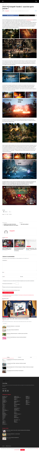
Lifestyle (3, 401)
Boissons (3, 402)
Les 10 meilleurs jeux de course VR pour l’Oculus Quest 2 (15, 370)
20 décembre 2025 (5, 250)
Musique (15, 415)
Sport (3, 412)
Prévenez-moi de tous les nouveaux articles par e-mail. (11, 290)
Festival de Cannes (16, 404)
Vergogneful (12, 230)
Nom (3, 272)
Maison (3, 409)
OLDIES (10, 214)
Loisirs (15, 396)
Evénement (4, 397)
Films (15, 405)
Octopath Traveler (30, 19)
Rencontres (27, 404)
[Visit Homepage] (19, 1)
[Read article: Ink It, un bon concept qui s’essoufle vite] (4, 330)
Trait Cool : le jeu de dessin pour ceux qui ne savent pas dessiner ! (16, 337)
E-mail (3, 276)
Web (26, 401)
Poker (15, 416)
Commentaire (4, 260)
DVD (14, 403)
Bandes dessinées (16, 397)
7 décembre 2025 (17, 251)
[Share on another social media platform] (36, 15)
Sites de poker (16, 417)
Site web (21, 276)
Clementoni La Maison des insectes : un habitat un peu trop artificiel (17, 333)
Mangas (15, 399)
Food (3, 405)
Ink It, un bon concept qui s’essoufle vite (13, 329)
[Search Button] (36, 1)
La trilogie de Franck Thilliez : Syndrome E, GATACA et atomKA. (16, 363)
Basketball (3, 413)
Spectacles (27, 398)
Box (2, 403)
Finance (3, 404)
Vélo (3, 419)
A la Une (6, 4)
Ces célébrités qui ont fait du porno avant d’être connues (15, 359)
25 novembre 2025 (29, 250)
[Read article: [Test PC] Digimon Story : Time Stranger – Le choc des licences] (31, 243)
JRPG (7, 214)
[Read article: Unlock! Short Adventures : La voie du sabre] (4, 327)
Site (14, 421)
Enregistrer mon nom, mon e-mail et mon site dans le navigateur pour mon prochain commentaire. (18, 280)
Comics (15, 398)
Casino (27, 403)
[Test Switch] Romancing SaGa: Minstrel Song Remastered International (19, 249)
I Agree (22, 449)
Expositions (27, 397)
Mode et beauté (4, 410)
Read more (5, 323)
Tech (26, 400)
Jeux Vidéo (5, 246)
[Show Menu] (2, 1)
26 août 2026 (8, 327)
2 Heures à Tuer (16, 410)
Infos (3, 398)
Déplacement (4, 414)
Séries (15, 406)
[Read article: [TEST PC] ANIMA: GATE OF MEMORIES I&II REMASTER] (7, 243)
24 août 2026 (8, 334)
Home (3, 4)
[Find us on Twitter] (5, 391)
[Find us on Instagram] (8, 391)
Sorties (27, 396)
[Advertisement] (19, 218)
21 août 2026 (8, 338)
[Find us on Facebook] (3, 391)
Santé (3, 411)
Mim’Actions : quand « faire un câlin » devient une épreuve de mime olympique (15, 318)
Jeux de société (5, 316)
